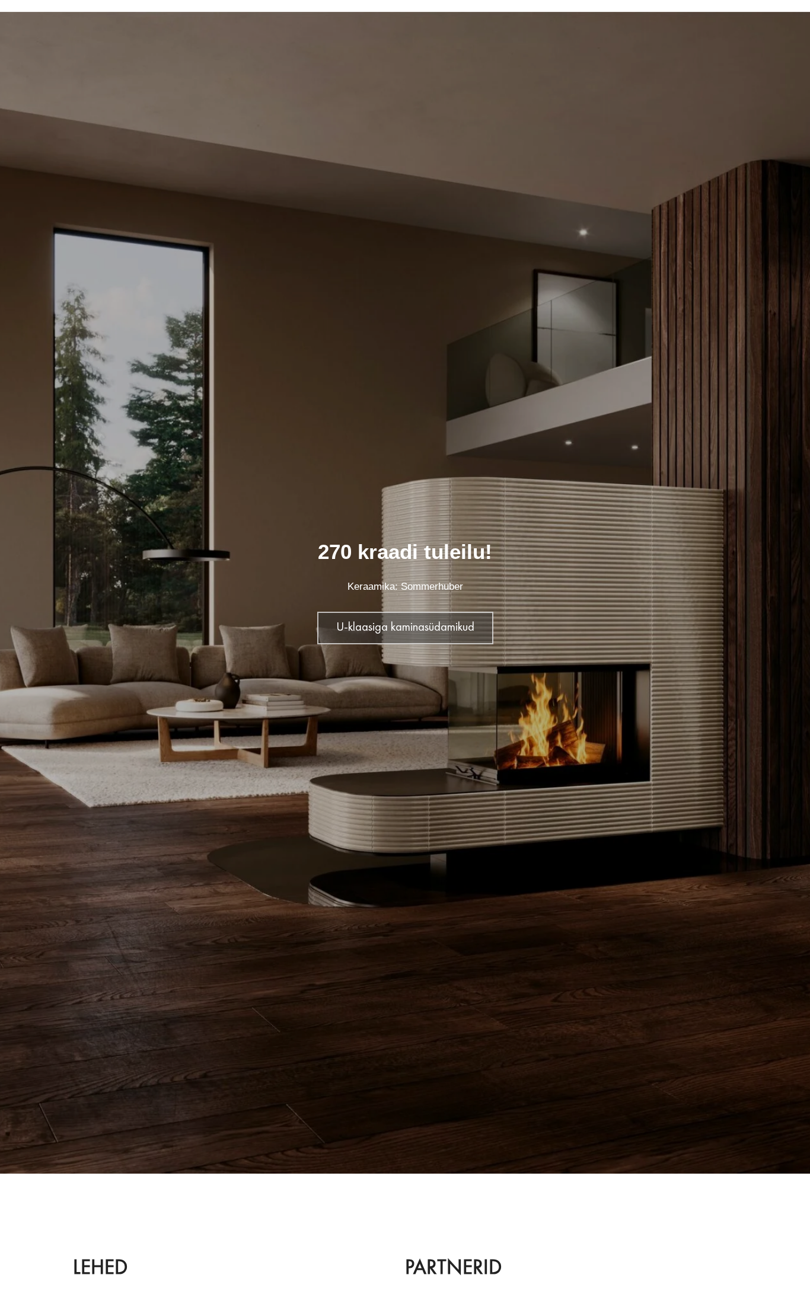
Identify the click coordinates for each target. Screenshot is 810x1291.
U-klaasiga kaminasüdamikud (405, 627)
